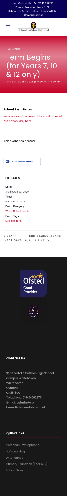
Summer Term (13, 220)
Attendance (14, 458)
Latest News (14, 470)
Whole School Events (17, 211)
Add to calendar (23, 161)
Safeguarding (15, 451)
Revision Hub (48, 11)
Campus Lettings (33, 15)
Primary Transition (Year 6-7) (32, 7)
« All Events (13, 49)
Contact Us (24, 3)
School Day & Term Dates (23, 11)
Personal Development (22, 445)
